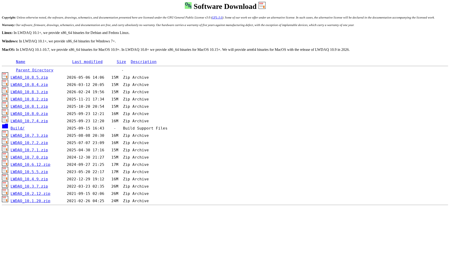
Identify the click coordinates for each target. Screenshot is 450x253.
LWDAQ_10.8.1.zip (29, 106)
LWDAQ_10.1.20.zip (30, 201)
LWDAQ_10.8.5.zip (29, 77)
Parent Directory (34, 70)
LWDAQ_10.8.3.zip (29, 92)
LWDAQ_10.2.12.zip (30, 194)
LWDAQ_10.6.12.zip (30, 165)
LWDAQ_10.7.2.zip (29, 143)
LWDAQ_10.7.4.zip (29, 121)
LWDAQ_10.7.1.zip (29, 150)
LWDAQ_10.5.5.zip (29, 172)
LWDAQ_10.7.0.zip (29, 157)
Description (144, 62)
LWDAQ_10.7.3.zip (29, 136)
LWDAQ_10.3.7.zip (29, 186)
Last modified (87, 62)
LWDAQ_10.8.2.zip (29, 99)
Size (121, 62)
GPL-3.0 (217, 17)
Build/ (18, 128)
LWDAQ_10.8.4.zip (29, 85)
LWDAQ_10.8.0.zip (29, 114)
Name (20, 62)
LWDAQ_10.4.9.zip (29, 179)
